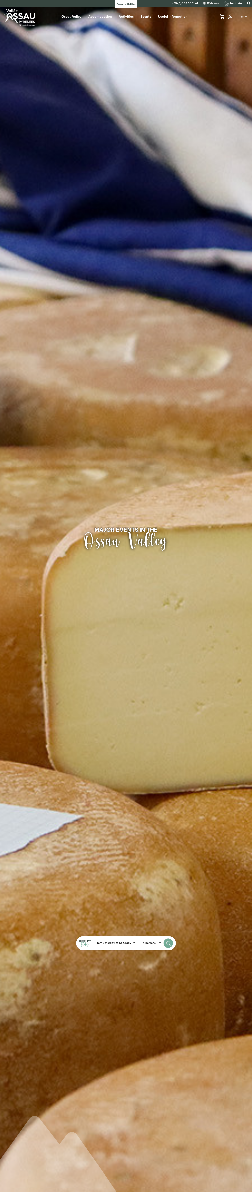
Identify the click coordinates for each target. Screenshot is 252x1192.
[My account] (230, 16)
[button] (222, 16)
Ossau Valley (126, 541)
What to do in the (126, 529)
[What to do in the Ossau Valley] (126, 596)
